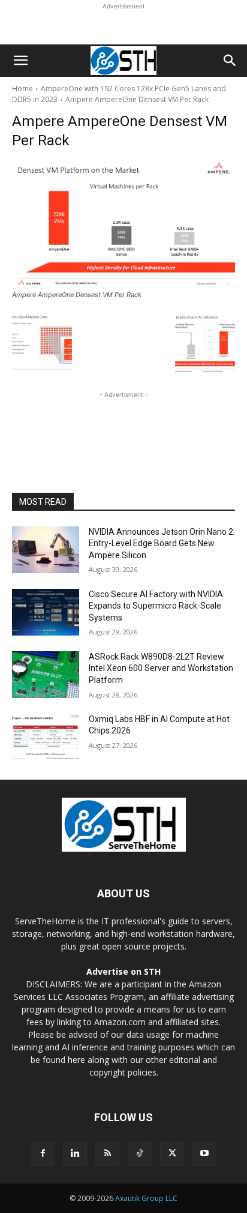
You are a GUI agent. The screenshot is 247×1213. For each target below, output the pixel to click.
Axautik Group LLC (146, 1198)
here (76, 1059)
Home (22, 88)
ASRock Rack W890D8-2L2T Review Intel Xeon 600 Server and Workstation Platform (161, 668)
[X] (172, 1154)
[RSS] (107, 1154)
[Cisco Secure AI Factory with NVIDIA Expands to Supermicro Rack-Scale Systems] (45, 612)
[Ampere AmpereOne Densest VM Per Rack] (123, 223)
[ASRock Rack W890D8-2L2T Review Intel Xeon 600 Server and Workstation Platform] (45, 674)
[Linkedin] (75, 1154)
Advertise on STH (123, 971)
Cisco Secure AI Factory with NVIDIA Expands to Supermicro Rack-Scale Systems (156, 605)
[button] (20, 60)
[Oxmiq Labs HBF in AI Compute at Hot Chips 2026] (45, 737)
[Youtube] (204, 1154)
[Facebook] (43, 1154)
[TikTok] (140, 1154)
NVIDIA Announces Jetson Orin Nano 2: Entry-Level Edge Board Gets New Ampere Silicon (162, 543)
